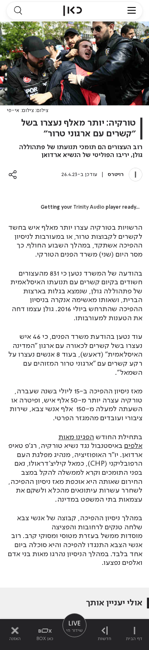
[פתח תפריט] (131, 10)
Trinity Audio (88, 207)
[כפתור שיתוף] (13, 174)
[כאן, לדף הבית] (73, 11)
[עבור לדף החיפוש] (18, 11)
